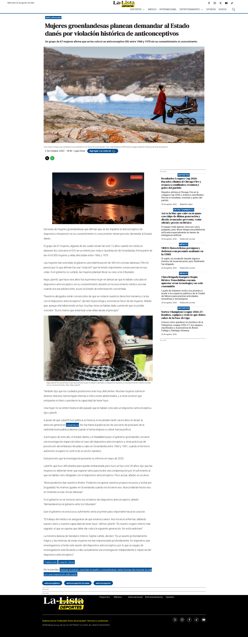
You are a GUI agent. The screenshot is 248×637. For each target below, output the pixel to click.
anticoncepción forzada (77, 583)
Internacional (168, 9)
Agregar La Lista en (101, 151)
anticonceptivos (52, 583)
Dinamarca (73, 424)
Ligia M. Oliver (66, 562)
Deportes (136, 9)
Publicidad (62, 621)
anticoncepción (103, 583)
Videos (222, 9)
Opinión (211, 9)
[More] (143, 9)
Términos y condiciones (97, 621)
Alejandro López (186, 204)
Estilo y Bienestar (53, 17)
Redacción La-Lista (187, 239)
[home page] (124, 4)
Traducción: (50, 562)
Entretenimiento (190, 9)
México (152, 9)
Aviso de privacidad (77, 621)
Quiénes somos (49, 621)
